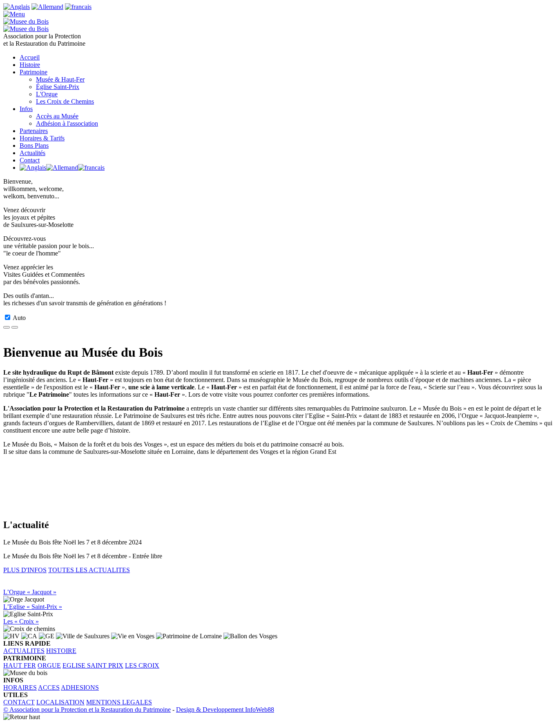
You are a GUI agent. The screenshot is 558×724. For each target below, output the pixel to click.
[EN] (16, 6)
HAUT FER (19, 665)
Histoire (30, 64)
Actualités (32, 152)
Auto (19, 317)
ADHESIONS (80, 687)
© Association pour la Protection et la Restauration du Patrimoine (87, 709)
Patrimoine (33, 72)
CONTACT (19, 702)
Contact (30, 160)
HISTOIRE (61, 650)
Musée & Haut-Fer (60, 79)
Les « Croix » (21, 621)
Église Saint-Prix (57, 86)
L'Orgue (47, 94)
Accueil (30, 57)
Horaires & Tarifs (42, 138)
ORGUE (49, 665)
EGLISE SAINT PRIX (92, 665)
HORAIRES (20, 687)
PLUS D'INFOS (25, 569)
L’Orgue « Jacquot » (29, 592)
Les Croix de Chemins (65, 101)
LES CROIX (142, 665)
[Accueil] (14, 14)
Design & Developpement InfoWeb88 (225, 709)
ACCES (49, 687)
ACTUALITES (24, 650)
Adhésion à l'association (67, 123)
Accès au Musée (57, 116)
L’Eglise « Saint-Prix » (32, 606)
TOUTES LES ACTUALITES (89, 569)
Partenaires (34, 130)
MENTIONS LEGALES (119, 702)
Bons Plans (34, 145)
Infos (26, 108)
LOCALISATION (60, 702)
